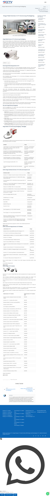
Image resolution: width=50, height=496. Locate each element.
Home (45, 6)
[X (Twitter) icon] (38, 436)
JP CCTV (11, 395)
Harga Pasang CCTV (16, 433)
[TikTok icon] (45, 436)
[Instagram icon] (43, 436)
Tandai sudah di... (9, 494)
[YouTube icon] (40, 436)
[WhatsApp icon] (33, 436)
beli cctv (44, 8)
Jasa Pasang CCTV (8, 433)
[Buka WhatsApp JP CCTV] (47, 493)
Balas (15, 494)
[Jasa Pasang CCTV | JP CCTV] (8, 2)
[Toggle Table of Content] (8, 63)
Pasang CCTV (37, 8)
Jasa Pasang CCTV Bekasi (19, 425)
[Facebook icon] (36, 436)
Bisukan (2, 494)
